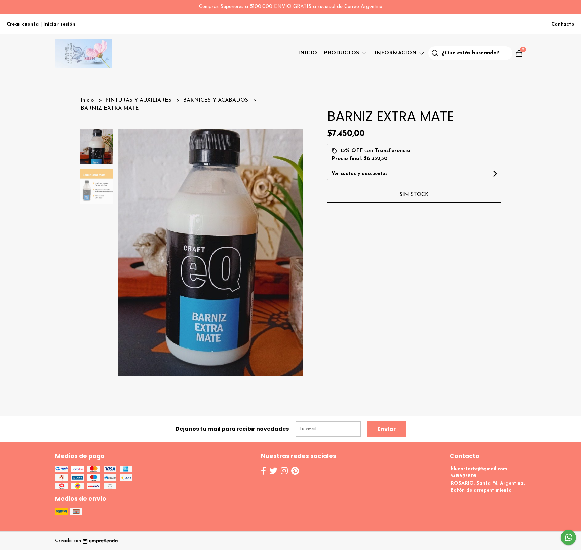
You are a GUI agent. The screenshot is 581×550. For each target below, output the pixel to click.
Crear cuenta (23, 24)
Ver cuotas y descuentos (360, 173)
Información (396, 53)
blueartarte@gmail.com (479, 469)
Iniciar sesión (59, 24)
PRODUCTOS (342, 53)
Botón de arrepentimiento (481, 490)
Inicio (307, 53)
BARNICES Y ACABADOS (216, 100)
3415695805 (463, 476)
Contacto (562, 24)
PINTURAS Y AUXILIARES (139, 100)
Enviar (387, 429)
